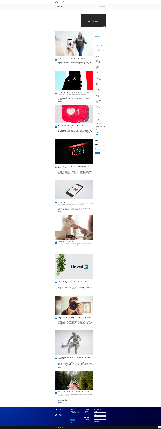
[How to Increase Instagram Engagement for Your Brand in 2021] (74, 151)
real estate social (83, 203)
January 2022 (98, 62)
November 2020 (98, 77)
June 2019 (97, 94)
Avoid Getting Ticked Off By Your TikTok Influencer (74, 92)
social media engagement (74, 284)
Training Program (87, 414)
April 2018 (97, 105)
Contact (103, 2)
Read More (72, 420)
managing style (74, 243)
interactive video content (88, 60)
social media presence (89, 127)
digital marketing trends (64, 360)
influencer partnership (68, 94)
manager (72, 243)
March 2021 (97, 72)
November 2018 (98, 97)
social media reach (84, 284)
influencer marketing (83, 94)
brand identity (72, 394)
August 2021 (98, 67)
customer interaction (71, 360)
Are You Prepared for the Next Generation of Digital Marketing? (74, 358)
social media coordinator (69, 244)
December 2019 (98, 88)
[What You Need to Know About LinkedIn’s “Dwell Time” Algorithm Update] (74, 266)
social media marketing (89, 93)
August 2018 (98, 101)
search (67, 360)
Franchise (88, 2)
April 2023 (97, 59)
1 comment (66, 203)
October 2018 (98, 99)
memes (78, 127)
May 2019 (97, 95)
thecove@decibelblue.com (62, 416)
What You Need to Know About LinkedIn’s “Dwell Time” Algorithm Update (75, 282)
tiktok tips (76, 93)
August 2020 (98, 80)
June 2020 (97, 83)
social (59, 395)
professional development (79, 243)
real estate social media (88, 203)
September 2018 (98, 100)
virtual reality (89, 360)
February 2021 (98, 73)
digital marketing (84, 394)
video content (67, 204)
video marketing (80, 93)
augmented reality (86, 360)
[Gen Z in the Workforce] (74, 227)
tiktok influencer (73, 94)
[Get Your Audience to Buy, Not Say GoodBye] (74, 114)
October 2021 (98, 66)
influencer (65, 94)
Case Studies (86, 411)
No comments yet (67, 243)
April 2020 (97, 85)
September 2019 (98, 90)
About (77, 2)
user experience (80, 284)
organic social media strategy (74, 127)
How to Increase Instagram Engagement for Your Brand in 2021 (73, 167)
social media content (84, 127)
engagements (88, 284)
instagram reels (78, 203)
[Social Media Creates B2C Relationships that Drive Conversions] (74, 380)
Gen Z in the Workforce (65, 242)
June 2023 (97, 57)
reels (80, 203)
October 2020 (98, 78)
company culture (63, 244)
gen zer (81, 60)
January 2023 (98, 61)
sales (91, 394)
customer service (77, 360)
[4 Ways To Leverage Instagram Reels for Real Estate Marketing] (74, 189)
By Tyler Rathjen (61, 60)
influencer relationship (84, 93)
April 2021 (97, 71)
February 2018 (98, 107)
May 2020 (97, 84)
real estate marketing (71, 203)
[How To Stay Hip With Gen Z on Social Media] (74, 43)
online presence (67, 395)
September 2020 (98, 79)
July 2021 (97, 68)
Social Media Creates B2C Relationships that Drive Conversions (73, 392)
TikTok (59, 94)
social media (83, 60)
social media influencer (78, 94)
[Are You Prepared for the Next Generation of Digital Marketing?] (74, 342)
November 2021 (98, 65)
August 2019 (98, 91)
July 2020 (97, 82)
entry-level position (74, 244)
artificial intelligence (81, 360)
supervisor (84, 243)
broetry (77, 284)
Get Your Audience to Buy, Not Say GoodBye (71, 125)
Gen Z (65, 244)
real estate (83, 204)
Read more (60, 101)
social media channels (74, 60)
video (71, 60)
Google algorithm (63, 395)
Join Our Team (86, 413)
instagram (75, 203)
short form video (62, 94)
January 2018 (98, 108)
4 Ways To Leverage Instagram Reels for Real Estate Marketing (74, 201)
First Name (96, 140)
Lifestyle (84, 2)
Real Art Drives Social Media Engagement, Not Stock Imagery (74, 318)
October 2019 (98, 89)
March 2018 (97, 106)
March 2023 (97, 60)
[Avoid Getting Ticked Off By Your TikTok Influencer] (74, 80)
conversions (80, 394)
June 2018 (97, 102)
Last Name (96, 144)
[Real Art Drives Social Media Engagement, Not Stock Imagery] (74, 305)
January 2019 (98, 96)
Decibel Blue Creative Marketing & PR (60, 427)
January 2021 (98, 74)
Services (80, 2)
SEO (74, 360)
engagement (78, 244)
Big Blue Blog (98, 2)
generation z (79, 60)
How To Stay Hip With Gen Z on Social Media (71, 58)
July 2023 (97, 56)
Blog (85, 412)
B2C (60, 395)
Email (96, 148)
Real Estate (93, 2)
